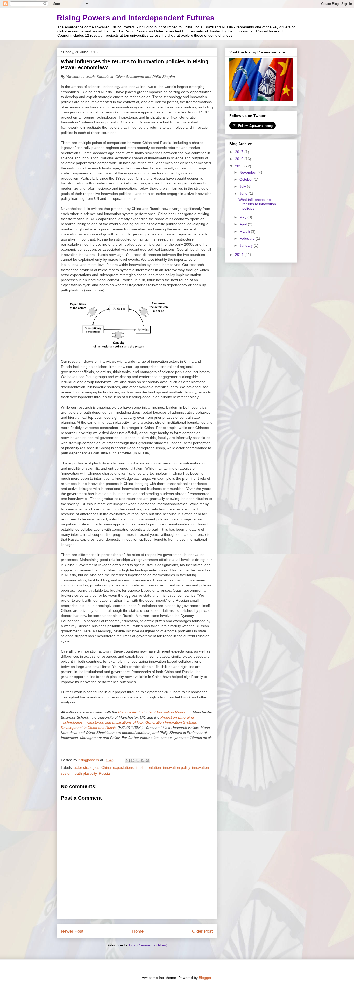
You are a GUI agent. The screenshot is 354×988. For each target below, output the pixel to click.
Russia (104, 773)
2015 (239, 166)
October (246, 179)
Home (138, 931)
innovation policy (176, 767)
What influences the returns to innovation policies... (257, 203)
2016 (239, 159)
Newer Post (72, 931)
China (106, 767)
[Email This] (127, 760)
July (243, 186)
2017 (239, 152)
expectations (123, 767)
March (245, 231)
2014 (239, 254)
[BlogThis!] (132, 760)
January (246, 245)
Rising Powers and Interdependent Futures (136, 17)
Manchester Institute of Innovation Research (154, 712)
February (247, 238)
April (243, 224)
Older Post (202, 931)
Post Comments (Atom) (148, 945)
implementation (148, 767)
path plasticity (86, 773)
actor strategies (86, 767)
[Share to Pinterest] (147, 760)
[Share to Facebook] (142, 760)
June (244, 193)
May (243, 217)
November (248, 172)
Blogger (205, 978)
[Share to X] (137, 760)
